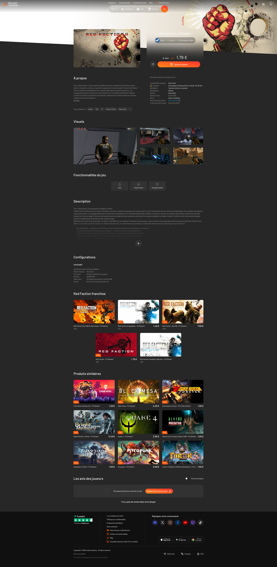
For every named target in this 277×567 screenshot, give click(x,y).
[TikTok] (200, 523)
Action (170, 98)
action (91, 109)
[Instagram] (170, 523)
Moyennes (172, 103)
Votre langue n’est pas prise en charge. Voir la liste (185, 86)
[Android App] (181, 540)
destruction (122, 109)
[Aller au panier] (263, 4)
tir (102, 109)
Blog (151, 3)
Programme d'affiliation (115, 523)
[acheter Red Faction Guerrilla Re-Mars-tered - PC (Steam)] (94, 311)
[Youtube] (185, 523)
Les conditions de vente (115, 516)
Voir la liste (172, 83)
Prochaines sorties (139, 3)
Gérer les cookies (79, 554)
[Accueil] (10, 4)
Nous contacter (112, 527)
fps (97, 109)
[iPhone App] (166, 540)
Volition (170, 91)
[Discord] (155, 523)
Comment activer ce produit (178, 88)
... (130, 109)
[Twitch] (193, 523)
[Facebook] (178, 523)
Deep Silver (172, 93)
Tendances (112, 3)
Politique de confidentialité (116, 519)
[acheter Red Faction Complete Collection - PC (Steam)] (160, 344)
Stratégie (177, 98)
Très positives (173, 100)
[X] (163, 523)
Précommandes (124, 3)
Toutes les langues (197, 478)
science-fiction (111, 109)
